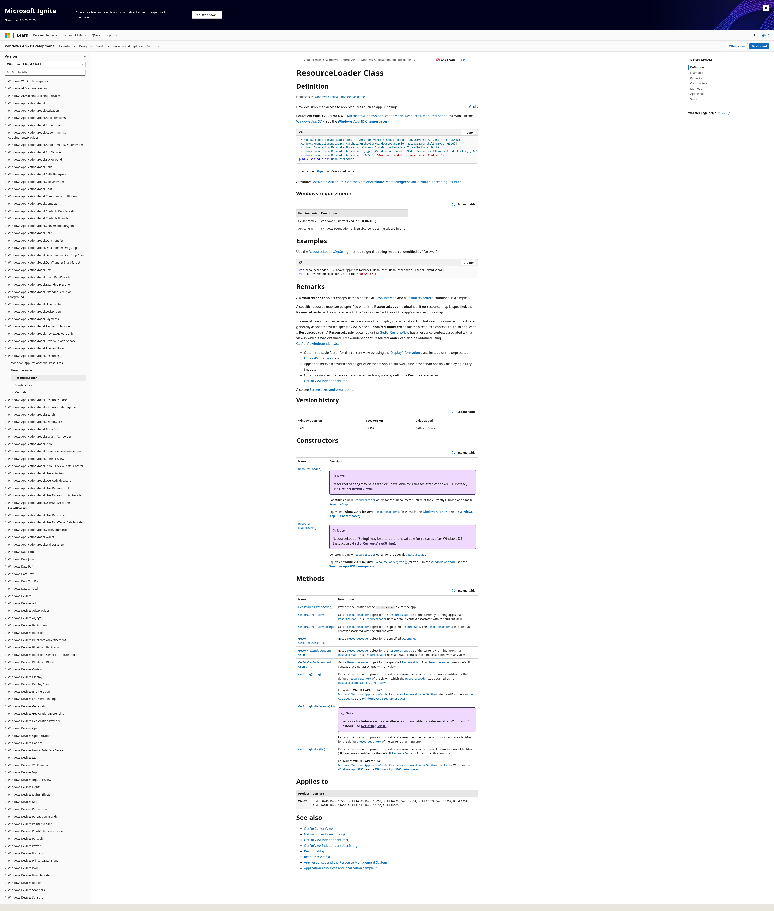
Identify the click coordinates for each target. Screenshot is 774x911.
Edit (475, 106)
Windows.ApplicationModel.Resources (386, 60)
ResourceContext (420, 298)
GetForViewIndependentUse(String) (331, 845)
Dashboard (759, 46)
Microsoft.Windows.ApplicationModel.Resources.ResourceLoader (397, 116)
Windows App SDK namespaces (363, 121)
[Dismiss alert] (766, 8)
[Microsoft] (7, 35)
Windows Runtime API (341, 60)
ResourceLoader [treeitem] (26, 378)
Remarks (696, 78)
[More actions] (474, 60)
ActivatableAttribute (328, 182)
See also (695, 99)
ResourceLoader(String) (391, 562)
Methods (696, 88)
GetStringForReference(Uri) (316, 706)
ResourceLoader (364, 500)
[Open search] (754, 35)
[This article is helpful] (723, 113)
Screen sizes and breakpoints (332, 389)
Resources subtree (401, 615)
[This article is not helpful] (728, 113)
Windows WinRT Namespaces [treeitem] (28, 81)
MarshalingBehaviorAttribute (408, 182)
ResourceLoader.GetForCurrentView (361, 683)
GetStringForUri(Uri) (311, 749)
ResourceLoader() (309, 469)
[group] (387, 150)
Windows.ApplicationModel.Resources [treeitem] (37, 363)
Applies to (697, 94)
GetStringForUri (373, 726)
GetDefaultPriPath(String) (315, 607)
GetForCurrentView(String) (373, 543)
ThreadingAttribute (446, 182)
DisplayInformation (405, 352)
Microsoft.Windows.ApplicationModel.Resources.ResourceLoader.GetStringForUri (392, 765)
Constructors (698, 83)
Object (320, 171)
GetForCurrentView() (355, 489)
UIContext (408, 638)
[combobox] (45, 64)
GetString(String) (309, 674)
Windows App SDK (310, 121)
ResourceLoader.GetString (329, 251)
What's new (737, 46)
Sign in (764, 35)
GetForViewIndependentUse (318, 343)
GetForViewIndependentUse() (326, 840)
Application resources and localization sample (339, 868)
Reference (314, 60)
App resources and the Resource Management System (345, 862)
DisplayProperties (317, 358)
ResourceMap (385, 298)
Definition (697, 67)
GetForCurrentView (394, 332)
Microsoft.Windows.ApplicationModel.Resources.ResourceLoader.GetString (388, 694)
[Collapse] (85, 56)
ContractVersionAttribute (364, 182)
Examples (696, 73)
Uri (437, 737)
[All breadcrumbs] (299, 60)
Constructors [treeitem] (23, 385)
